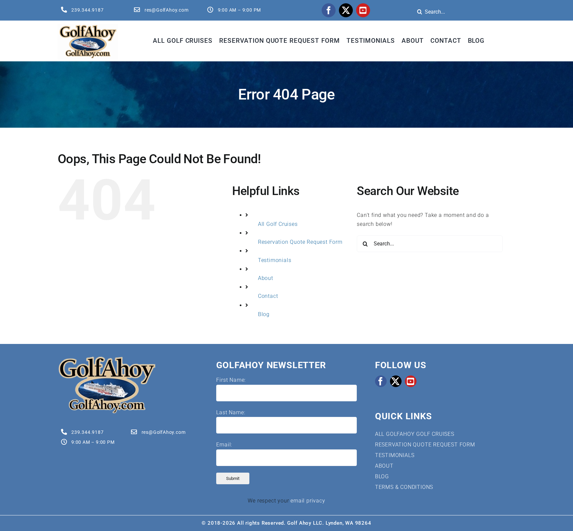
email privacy (307, 501)
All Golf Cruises (278, 224)
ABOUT (384, 466)
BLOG (382, 476)
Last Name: (230, 412)
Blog (264, 314)
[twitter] (346, 10)
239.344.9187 (87, 10)
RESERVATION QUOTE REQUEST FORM (425, 444)
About (265, 278)
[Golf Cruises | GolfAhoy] (107, 358)
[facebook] (329, 10)
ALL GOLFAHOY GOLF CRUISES (414, 434)
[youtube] (363, 10)
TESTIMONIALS (394, 455)
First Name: (231, 380)
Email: (224, 444)
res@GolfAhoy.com (167, 10)
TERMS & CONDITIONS (404, 487)
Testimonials (274, 260)
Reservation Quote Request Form (300, 242)
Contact (268, 296)
